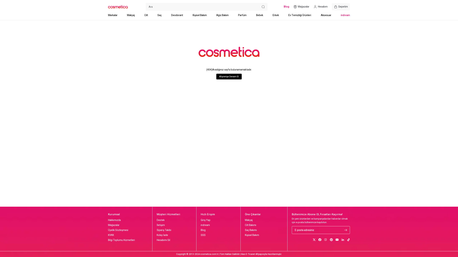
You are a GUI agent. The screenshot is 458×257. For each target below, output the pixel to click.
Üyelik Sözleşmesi (118, 230)
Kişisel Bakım (200, 15)
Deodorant (177, 15)
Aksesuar (326, 15)
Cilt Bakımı (250, 225)
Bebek (259, 15)
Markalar (113, 15)
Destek (161, 220)
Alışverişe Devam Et (229, 76)
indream (345, 15)
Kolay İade (162, 235)
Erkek (276, 15)
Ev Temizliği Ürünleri (299, 15)
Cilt (146, 15)
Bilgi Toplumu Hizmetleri (121, 240)
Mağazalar (114, 225)
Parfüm (242, 15)
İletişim (161, 225)
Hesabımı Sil (163, 240)
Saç (159, 15)
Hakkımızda (114, 220)
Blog (203, 230)
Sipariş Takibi (164, 230)
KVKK (111, 235)
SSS (203, 235)
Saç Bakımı (251, 230)
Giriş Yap (205, 220)
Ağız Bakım (222, 15)
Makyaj (131, 15)
